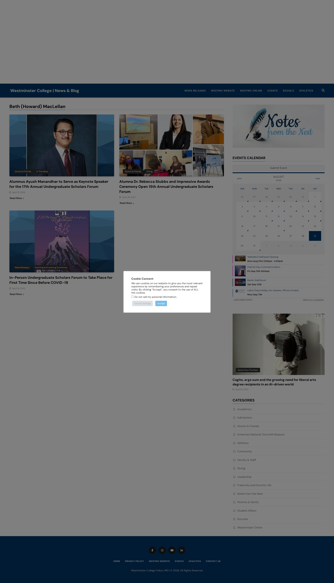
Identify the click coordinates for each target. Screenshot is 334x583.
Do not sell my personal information (155, 297)
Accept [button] (161, 303)
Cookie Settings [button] (142, 303)
